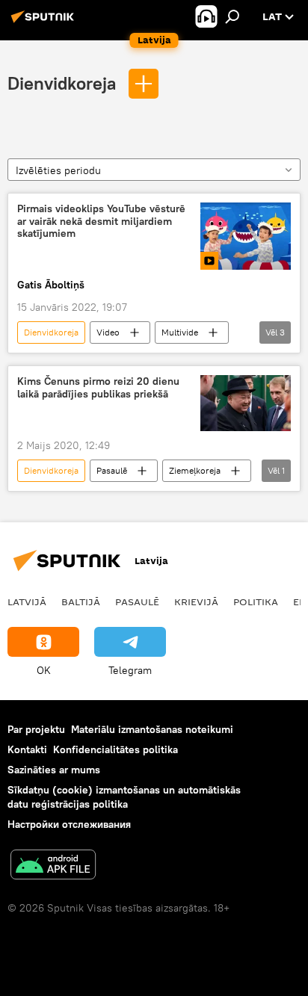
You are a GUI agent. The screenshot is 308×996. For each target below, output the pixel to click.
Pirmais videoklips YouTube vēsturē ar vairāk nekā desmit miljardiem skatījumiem (101, 221)
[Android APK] (53, 866)
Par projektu (36, 729)
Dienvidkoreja (63, 83)
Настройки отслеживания (69, 824)
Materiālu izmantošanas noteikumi (152, 729)
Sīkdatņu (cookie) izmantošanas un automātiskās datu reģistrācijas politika (124, 797)
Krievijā (196, 601)
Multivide (179, 332)
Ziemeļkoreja (195, 470)
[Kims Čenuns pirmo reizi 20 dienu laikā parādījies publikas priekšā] (245, 403)
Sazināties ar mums (53, 769)
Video (108, 332)
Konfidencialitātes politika (115, 749)
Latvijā (26, 601)
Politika (255, 601)
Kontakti (27, 749)
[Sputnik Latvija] (44, 22)
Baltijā (80, 601)
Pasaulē (111, 470)
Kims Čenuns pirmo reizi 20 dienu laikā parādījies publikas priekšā (98, 387)
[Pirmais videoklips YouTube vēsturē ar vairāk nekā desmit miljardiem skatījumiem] (245, 236)
